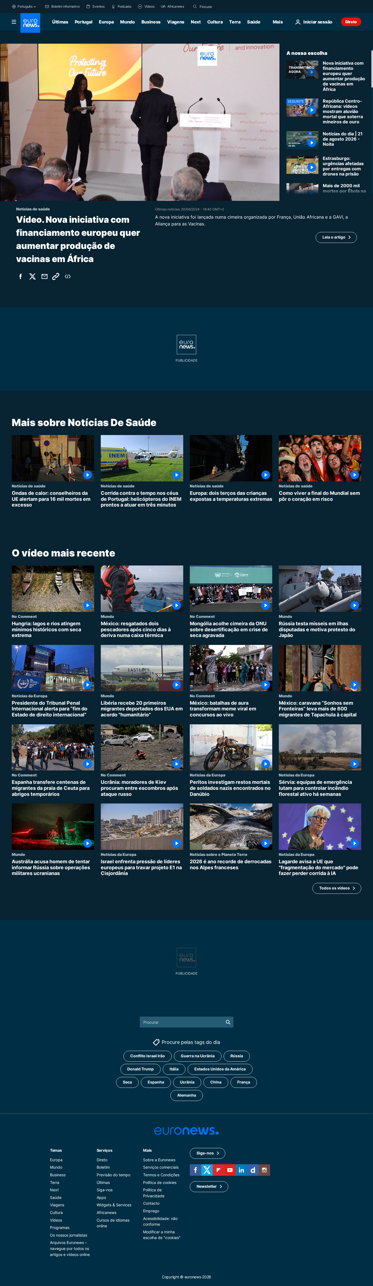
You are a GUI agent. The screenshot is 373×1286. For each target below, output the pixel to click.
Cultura (215, 22)
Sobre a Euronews (159, 1159)
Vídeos (56, 1219)
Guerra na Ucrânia (198, 1055)
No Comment (24, 616)
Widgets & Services (114, 1204)
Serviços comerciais (161, 1167)
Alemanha (186, 1095)
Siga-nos (105, 1189)
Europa (106, 22)
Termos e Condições (161, 1174)
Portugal (83, 22)
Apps (101, 1197)
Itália (174, 1069)
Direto (351, 21)
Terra (234, 22)
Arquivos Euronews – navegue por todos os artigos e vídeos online (70, 1248)
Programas (59, 1227)
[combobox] (222, 6)
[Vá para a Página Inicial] (30, 23)
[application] (140, 122)
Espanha (156, 1082)
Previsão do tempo (113, 1174)
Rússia (236, 1055)
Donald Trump (140, 1069)
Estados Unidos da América (220, 1069)
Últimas (60, 22)
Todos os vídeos (334, 888)
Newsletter (207, 1186)
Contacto (151, 1203)
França (243, 1082)
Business (151, 22)
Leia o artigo (333, 237)
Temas (56, 1150)
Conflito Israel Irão (147, 1055)
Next (196, 22)
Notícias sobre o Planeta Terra (218, 854)
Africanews (106, 1212)
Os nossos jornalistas (68, 1235)
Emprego (151, 1210)
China (215, 1082)
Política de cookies (159, 1182)
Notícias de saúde (29, 486)
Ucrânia (187, 1082)
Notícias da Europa (29, 695)
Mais (147, 1150)
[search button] (195, 6)
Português (24, 6)
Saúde (253, 22)
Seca (127, 1082)
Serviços (105, 1150)
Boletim (103, 1167)
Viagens (175, 22)
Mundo (127, 22)
